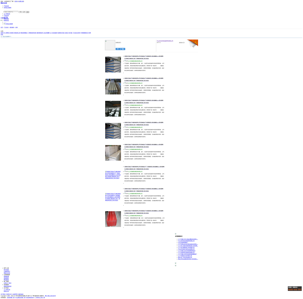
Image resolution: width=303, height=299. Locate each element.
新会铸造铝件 (30, 297)
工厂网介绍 (7, 289)
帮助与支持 (7, 273)
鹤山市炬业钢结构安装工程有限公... (188, 259)
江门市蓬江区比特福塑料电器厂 (187, 250)
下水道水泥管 (76, 32)
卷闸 (89, 32)
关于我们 (3, 294)
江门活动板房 (53, 32)
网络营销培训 (7, 286)
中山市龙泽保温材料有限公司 (165, 41)
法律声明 (15, 294)
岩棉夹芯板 (61, 32)
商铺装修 (6, 276)
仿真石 (66, 32)
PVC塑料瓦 (6, 32)
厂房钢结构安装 (31, 32)
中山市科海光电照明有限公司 (186, 240)
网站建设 (6, 279)
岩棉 (16, 27)
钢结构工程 (17, 32)
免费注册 (21, 1)
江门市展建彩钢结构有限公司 (135, 61)
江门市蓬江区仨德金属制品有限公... (188, 239)
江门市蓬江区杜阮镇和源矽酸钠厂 (187, 254)
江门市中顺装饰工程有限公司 (186, 247)
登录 (16, 1)
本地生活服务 (7, 7)
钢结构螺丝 (24, 32)
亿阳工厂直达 (7, 283)
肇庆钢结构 (40, 32)
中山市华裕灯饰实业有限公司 (186, 249)
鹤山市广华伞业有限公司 (185, 257)
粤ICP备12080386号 (50, 295)
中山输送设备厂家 (20, 297)
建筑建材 (12, 27)
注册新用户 (7, 271)
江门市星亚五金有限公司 (185, 255)
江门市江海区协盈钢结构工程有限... (188, 245)
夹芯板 (70, 32)
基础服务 (6, 278)
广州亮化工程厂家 (40, 297)
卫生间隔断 (46, 32)
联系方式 (6, 291)
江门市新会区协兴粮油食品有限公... (188, 244)
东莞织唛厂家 (11, 297)
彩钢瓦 (12, 32)
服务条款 (20, 294)
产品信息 (6, 6)
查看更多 (181, 42)
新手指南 (6, 269)
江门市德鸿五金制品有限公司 (186, 252)
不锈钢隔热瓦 (84, 32)
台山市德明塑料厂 (183, 242)
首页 (2, 27)
